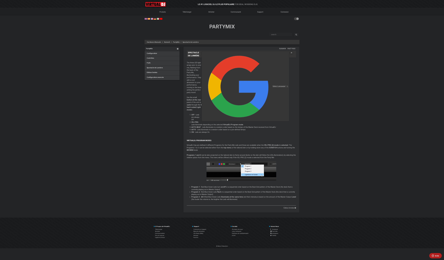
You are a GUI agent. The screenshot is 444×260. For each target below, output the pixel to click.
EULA (233, 235)
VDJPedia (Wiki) (198, 233)
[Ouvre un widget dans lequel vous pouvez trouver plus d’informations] (435, 256)
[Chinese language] (161, 19)
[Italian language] (158, 19)
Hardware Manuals (154, 42)
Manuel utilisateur (199, 231)
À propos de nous (237, 229)
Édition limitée (151, 72)
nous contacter (236, 231)
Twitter (274, 235)
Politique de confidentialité (240, 233)
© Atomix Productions (222, 246)
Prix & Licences (159, 235)
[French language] (152, 19)
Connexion (285, 12)
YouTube (274, 231)
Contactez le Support (199, 229)
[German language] (155, 19)
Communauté (236, 12)
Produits (163, 12)
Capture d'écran (160, 237)
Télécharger (187, 12)
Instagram (274, 233)
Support (260, 12)
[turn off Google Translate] (291, 52)
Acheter (211, 12)
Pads (148, 63)
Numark (167, 42)
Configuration (151, 53)
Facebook (274, 229)
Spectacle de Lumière (191, 42)
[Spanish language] (149, 19)
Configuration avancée (155, 77)
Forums (195, 237)
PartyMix (176, 42)
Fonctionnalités (160, 233)
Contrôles (150, 58)
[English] (146, 19)
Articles (195, 235)
